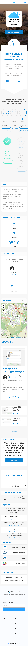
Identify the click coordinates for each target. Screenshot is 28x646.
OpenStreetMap (18, 337)
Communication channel (18, 563)
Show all (14, 291)
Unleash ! (21, 170)
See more (23, 498)
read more (18, 75)
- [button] (3, 307)
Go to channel (8, 162)
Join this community (14, 32)
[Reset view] (3, 311)
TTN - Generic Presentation (17, 552)
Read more (14, 396)
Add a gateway (21, 300)
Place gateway (15, 128)
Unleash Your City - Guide (18, 547)
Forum (23, 558)
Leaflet (12, 337)
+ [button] (3, 305)
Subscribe (14, 460)
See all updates (14, 431)
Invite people (6, 130)
